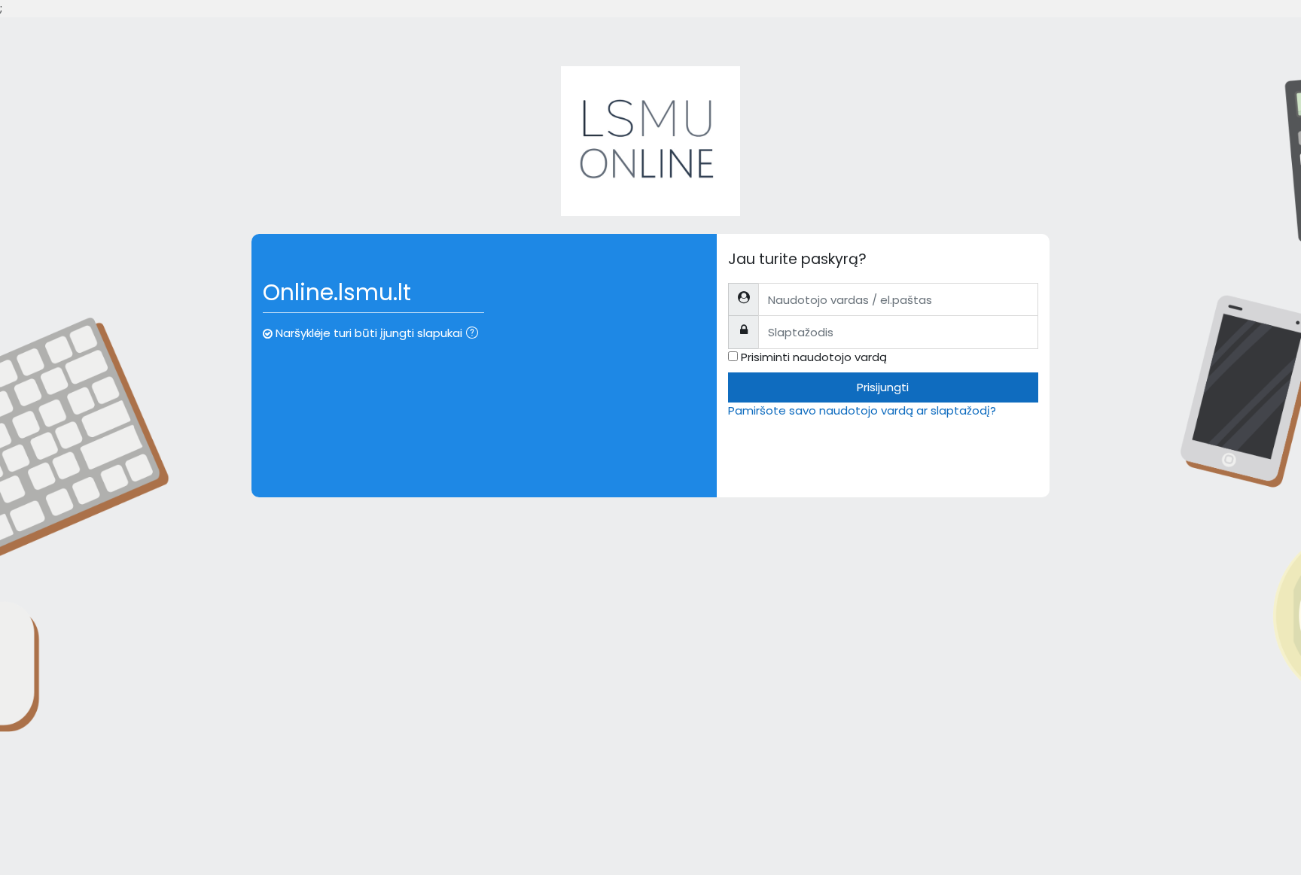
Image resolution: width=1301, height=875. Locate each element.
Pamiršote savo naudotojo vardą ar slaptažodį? (862, 410)
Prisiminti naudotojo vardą (814, 357)
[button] (475, 334)
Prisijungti (883, 387)
